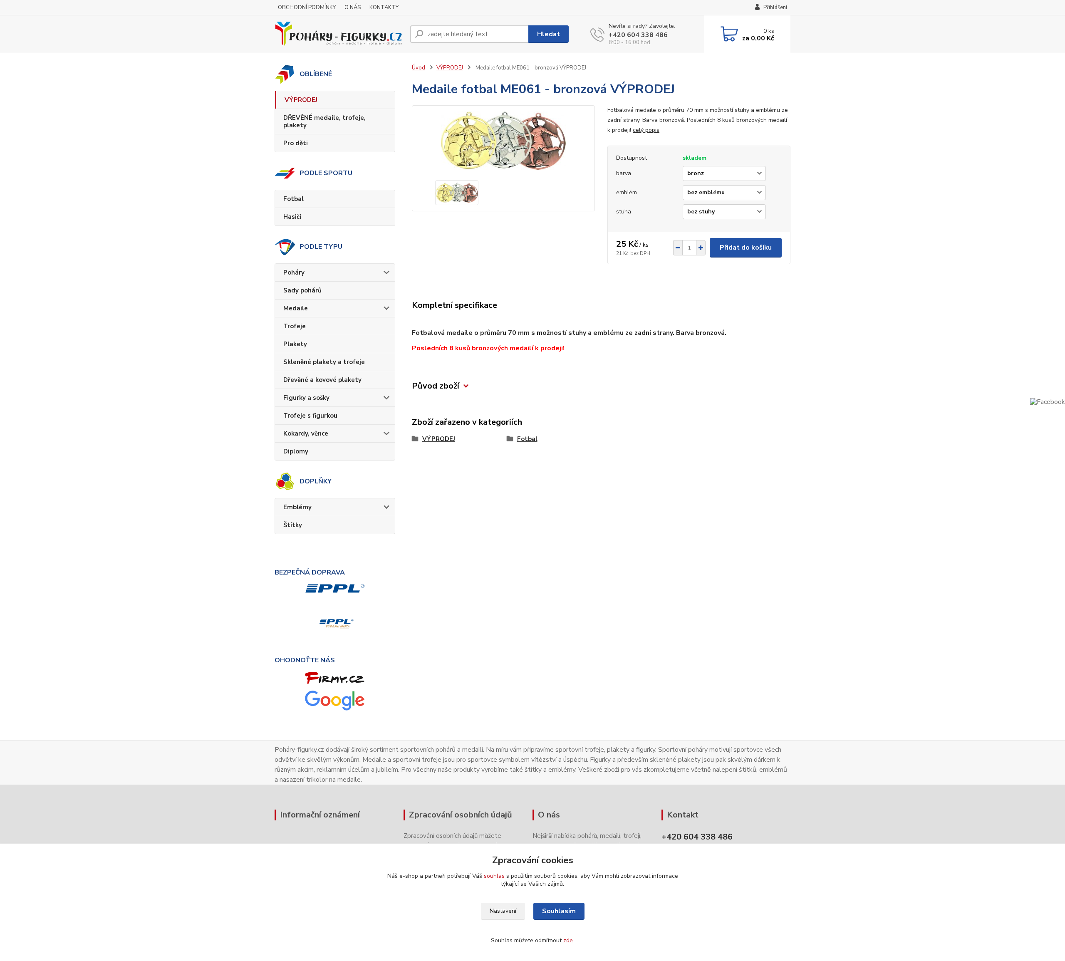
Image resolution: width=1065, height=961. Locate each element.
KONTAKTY (384, 7)
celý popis (646, 130)
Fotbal (293, 199)
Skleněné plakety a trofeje (324, 362)
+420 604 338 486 (638, 35)
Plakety (295, 344)
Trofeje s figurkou (310, 415)
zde (568, 940)
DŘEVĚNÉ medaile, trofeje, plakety (324, 121)
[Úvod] (339, 34)
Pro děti (295, 143)
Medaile (295, 308)
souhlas (494, 876)
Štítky (292, 525)
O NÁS (352, 7)
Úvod (418, 68)
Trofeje (294, 326)
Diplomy (295, 451)
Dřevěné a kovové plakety (322, 380)
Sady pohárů (302, 290)
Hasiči (292, 217)
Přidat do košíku (746, 247)
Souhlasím (559, 911)
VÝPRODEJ (301, 100)
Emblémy (297, 507)
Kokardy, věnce (305, 433)
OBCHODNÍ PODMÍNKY (307, 7)
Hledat (548, 34)
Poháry (294, 272)
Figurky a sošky (306, 398)
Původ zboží (435, 385)
